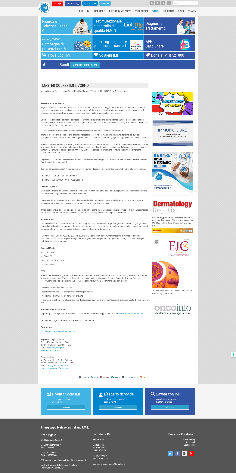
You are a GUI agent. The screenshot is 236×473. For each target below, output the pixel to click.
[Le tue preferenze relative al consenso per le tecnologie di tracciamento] (233, 354)
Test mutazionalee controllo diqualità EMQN (108, 26)
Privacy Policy (189, 439)
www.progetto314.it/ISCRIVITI (132, 314)
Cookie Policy (189, 445)
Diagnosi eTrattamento (155, 26)
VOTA (56, 3)
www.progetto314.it (49, 350)
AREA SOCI (72, 3)
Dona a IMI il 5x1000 (167, 55)
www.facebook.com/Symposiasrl (55, 368)
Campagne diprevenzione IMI (55, 46)
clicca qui (66, 407)
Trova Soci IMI (59, 55)
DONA (104, 3)
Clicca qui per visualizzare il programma (58, 331)
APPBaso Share (155, 44)
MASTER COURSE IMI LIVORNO (65, 85)
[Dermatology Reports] (172, 206)
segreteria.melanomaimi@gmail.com (109, 464)
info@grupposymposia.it (57, 365)
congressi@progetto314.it (58, 348)
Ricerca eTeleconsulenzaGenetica (54, 26)
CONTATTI (89, 3)
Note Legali (190, 442)
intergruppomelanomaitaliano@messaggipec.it (65, 460)
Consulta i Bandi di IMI (85, 64)
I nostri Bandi (58, 64)
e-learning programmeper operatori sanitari (110, 43)
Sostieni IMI (108, 55)
